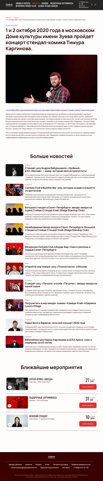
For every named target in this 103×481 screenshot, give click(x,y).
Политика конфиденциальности (24, 467)
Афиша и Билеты (23, 3)
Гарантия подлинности (49, 467)
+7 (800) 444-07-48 (84, 3)
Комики (45, 3)
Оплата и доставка (60, 464)
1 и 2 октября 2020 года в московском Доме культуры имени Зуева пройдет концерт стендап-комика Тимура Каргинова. (50, 110)
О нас (47, 464)
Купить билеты (87, 387)
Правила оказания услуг (81, 464)
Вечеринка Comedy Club (26, 6)
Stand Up (9, 4)
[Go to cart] (95, 5)
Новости (36, 3)
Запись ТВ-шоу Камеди (48, 6)
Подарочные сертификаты (61, 3)
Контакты (66, 467)
